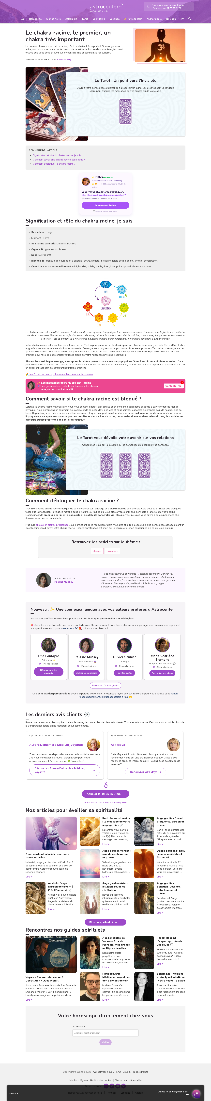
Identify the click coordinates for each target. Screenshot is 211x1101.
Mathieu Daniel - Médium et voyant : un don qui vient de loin (116, 977)
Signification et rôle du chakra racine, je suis (57, 155)
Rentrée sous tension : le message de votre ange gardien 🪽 (116, 821)
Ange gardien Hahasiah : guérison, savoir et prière (47, 855)
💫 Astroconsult (133, 18)
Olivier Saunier (124, 657)
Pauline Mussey (64, 59)
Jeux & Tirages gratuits (135, 1071)
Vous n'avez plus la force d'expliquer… (104, 193)
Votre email (80, 1026)
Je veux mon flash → (105, 205)
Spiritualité (98, 18)
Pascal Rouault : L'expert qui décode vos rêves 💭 (169, 941)
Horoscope (35, 18)
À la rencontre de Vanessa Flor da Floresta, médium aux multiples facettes (116, 943)
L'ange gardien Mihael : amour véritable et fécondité (171, 854)
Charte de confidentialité (128, 1080)
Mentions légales (79, 1080)
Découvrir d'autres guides (105, 685)
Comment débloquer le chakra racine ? (54, 163)
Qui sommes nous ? (103, 1071)
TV (182, 18)
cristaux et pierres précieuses (52, 524)
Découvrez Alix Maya (143, 772)
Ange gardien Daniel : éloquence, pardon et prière (170, 821)
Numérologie (154, 18)
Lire (28, 876)
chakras (97, 551)
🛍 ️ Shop (171, 18)
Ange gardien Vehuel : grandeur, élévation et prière (116, 854)
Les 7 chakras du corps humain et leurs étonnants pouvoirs (60, 374)
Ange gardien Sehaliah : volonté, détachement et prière (169, 888)
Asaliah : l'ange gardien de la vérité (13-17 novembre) (60, 886)
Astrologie (71, 18)
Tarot (85, 18)
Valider (105, 1042)
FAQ (118, 1071)
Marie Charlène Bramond (162, 658)
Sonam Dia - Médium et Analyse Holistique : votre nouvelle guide (171, 977)
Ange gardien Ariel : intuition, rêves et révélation (115, 886)
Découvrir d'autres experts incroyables (105, 802)
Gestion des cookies (101, 1080)
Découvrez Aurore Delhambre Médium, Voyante (59, 770)
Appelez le (104, 794)
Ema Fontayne (49, 656)
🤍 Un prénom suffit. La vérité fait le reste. (100, 198)
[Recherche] (189, 19)
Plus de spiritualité (101, 922)
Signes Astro (53, 18)
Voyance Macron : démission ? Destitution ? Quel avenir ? (44, 978)
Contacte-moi (173, 386)
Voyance (115, 18)
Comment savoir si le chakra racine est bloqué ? (59, 159)
